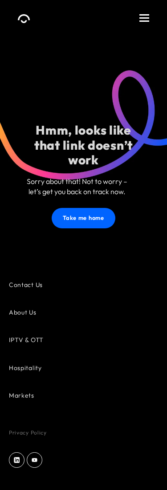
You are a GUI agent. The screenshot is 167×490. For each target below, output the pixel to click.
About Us (23, 312)
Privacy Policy (28, 432)
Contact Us (26, 285)
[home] (24, 15)
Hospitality (25, 368)
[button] (144, 16)
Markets (21, 395)
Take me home (83, 217)
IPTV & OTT (26, 340)
